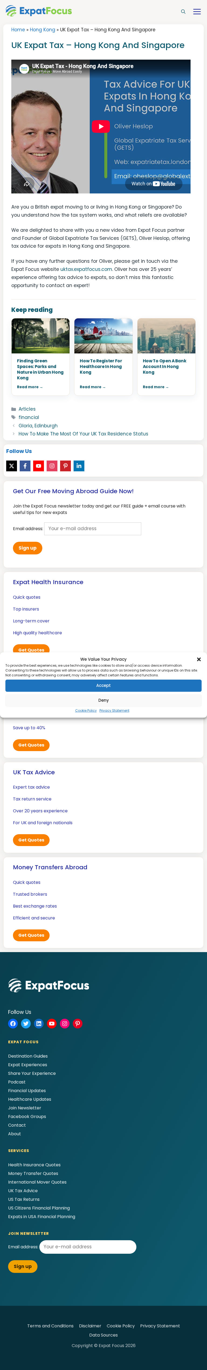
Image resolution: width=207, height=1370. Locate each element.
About (14, 1134)
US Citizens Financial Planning (39, 1208)
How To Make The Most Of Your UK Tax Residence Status (83, 434)
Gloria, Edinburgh (38, 425)
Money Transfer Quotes (33, 1173)
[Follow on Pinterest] (65, 466)
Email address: (28, 529)
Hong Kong (42, 29)
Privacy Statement (114, 710)
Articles (27, 409)
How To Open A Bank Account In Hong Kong (165, 366)
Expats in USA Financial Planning (41, 1217)
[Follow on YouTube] (38, 466)
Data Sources (103, 1335)
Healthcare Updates (29, 1099)
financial (29, 417)
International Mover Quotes (37, 1182)
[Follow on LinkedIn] (79, 466)
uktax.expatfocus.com (86, 269)
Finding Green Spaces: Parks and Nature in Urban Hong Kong (40, 369)
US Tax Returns (24, 1199)
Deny (103, 700)
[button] (199, 659)
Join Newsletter (24, 1108)
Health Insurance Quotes (34, 1165)
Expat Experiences (27, 1065)
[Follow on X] (11, 466)
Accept (103, 685)
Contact (17, 1125)
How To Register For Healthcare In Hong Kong (101, 366)
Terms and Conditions (50, 1326)
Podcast (17, 1082)
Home (18, 29)
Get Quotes (31, 650)
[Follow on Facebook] (25, 466)
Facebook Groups (27, 1116)
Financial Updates (27, 1091)
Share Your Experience (32, 1073)
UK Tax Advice (23, 1191)
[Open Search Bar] (183, 12)
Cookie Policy (86, 710)
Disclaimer (90, 1326)
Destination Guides (28, 1056)
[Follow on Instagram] (52, 466)
